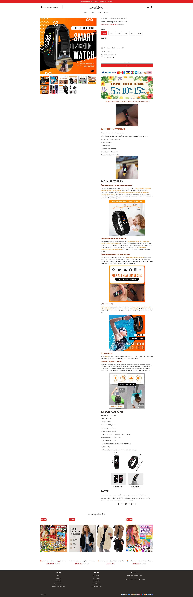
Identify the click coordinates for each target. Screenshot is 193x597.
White (118, 33)
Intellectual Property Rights (58, 586)
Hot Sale (98, 12)
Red (132, 33)
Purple (139, 33)
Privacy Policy (96, 575)
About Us (58, 578)
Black (104, 33)
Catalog (92, 12)
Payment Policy (96, 578)
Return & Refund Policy (96, 586)
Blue (111, 33)
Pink (126, 33)
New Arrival (106, 12)
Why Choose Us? (58, 583)
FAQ (58, 575)
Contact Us (58, 581)
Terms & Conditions (96, 583)
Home (85, 12)
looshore (44, 594)
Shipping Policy (96, 581)
